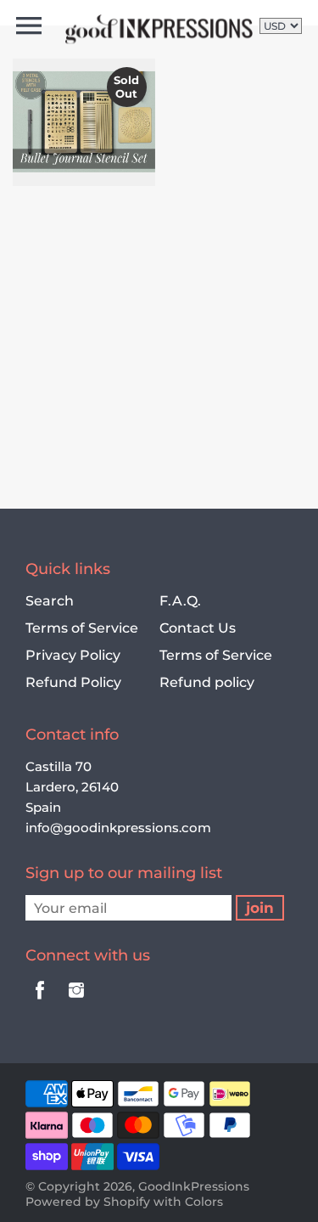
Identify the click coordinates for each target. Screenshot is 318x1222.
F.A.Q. (180, 601)
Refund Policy (73, 682)
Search (49, 601)
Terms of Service (81, 628)
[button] (76, 146)
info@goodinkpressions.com (118, 827)
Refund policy (206, 682)
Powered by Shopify (87, 1201)
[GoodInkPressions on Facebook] (39, 1002)
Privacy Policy (72, 655)
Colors (204, 1201)
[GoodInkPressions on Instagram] (76, 1002)
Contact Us (197, 628)
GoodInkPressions (193, 1186)
